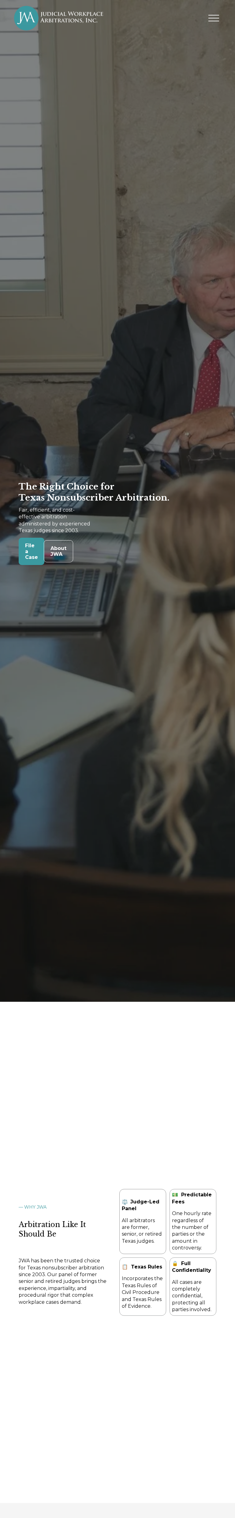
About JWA (58, 551)
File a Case (31, 551)
